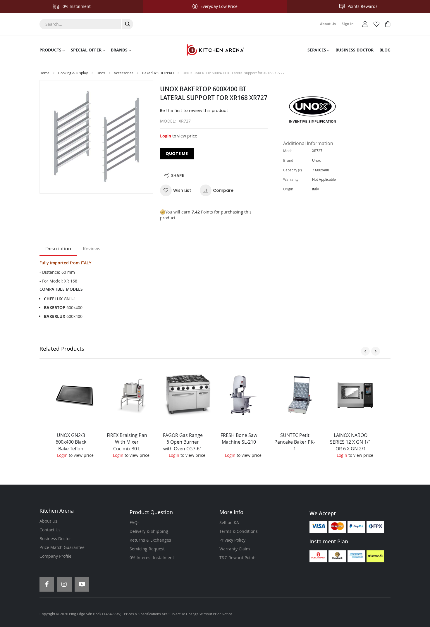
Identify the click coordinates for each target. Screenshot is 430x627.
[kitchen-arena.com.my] (215, 50)
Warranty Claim (234, 549)
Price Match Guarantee (62, 547)
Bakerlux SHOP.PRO (158, 72)
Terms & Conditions (238, 531)
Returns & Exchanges (150, 540)
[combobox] (86, 24)
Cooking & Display (73, 72)
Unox (101, 72)
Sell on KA (229, 522)
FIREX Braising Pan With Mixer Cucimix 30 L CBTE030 (127, 445)
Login (165, 136)
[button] (177, 190)
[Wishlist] (376, 23)
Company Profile (55, 556)
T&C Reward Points (238, 557)
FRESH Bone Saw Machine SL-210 (239, 438)
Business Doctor (55, 538)
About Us (48, 521)
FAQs (135, 522)
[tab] (58, 248)
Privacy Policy (232, 540)
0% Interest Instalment (152, 557)
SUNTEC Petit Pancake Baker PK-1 (294, 442)
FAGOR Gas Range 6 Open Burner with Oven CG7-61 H (183, 445)
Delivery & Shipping (149, 531)
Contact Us (50, 530)
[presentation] (365, 351)
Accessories (124, 72)
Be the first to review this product (194, 110)
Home (44, 72)
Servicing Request (147, 549)
